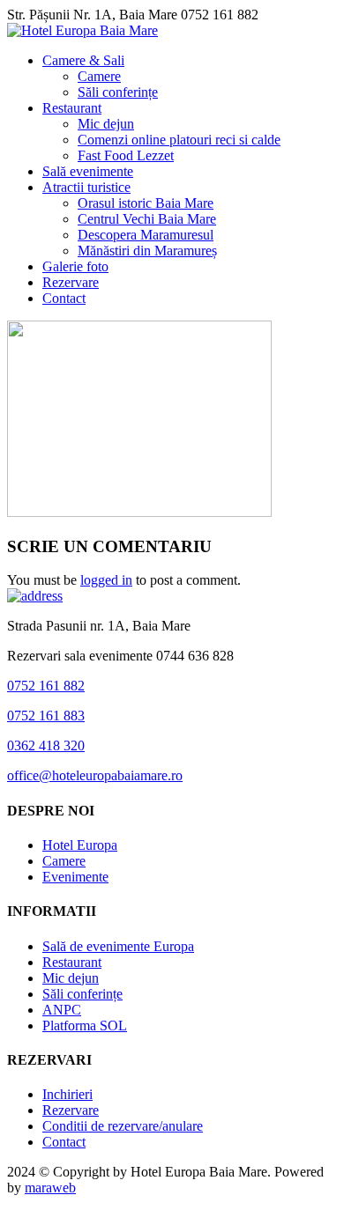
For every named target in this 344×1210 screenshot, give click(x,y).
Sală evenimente (87, 171)
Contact (64, 298)
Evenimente (75, 876)
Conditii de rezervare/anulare (122, 1125)
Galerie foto (75, 266)
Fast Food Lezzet (126, 155)
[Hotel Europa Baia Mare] (82, 30)
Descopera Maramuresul (145, 234)
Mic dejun (106, 123)
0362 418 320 (46, 745)
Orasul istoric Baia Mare (145, 203)
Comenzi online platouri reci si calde (179, 139)
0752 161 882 (46, 685)
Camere (99, 76)
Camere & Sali (83, 60)
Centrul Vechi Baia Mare (147, 218)
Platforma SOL (84, 1025)
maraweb (50, 1187)
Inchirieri (67, 1094)
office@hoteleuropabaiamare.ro (95, 775)
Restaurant (71, 107)
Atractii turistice (86, 187)
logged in (106, 579)
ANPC (61, 1009)
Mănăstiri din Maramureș (147, 250)
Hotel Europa (79, 844)
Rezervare (70, 282)
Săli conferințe (118, 92)
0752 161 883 (46, 715)
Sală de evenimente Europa (118, 946)
